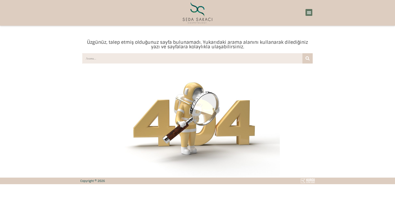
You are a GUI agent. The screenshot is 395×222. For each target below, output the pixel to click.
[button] (309, 12)
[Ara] (307, 58)
